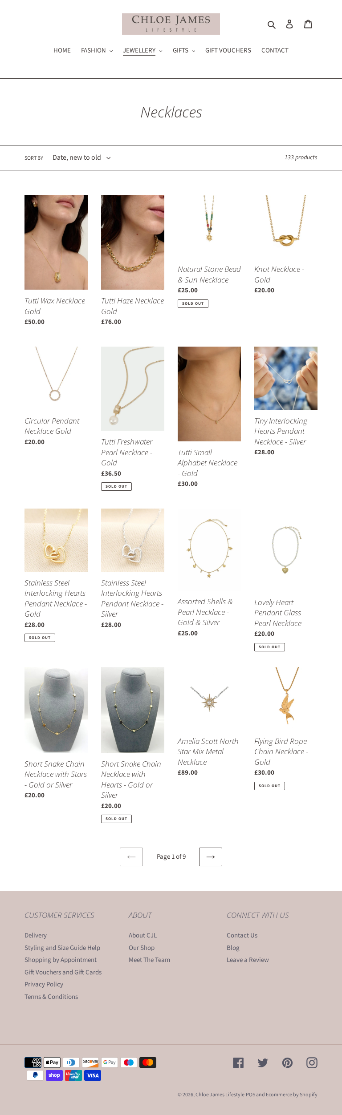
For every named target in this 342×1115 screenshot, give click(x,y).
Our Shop (142, 948)
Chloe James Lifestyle (219, 1095)
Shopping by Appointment (60, 960)
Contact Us (242, 935)
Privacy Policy (43, 984)
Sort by (33, 158)
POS (250, 1095)
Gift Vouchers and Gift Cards (63, 972)
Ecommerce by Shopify (292, 1095)
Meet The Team (149, 960)
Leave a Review (248, 960)
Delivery (35, 935)
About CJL (143, 935)
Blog (233, 948)
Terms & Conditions (51, 997)
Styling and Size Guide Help (62, 948)
